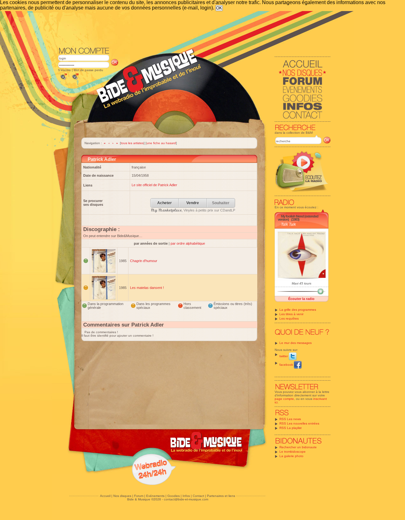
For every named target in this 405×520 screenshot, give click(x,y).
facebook (286, 364)
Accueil (105, 496)
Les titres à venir (291, 314)
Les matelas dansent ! (147, 288)
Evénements (155, 496)
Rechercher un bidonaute (298, 447)
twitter (284, 356)
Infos (186, 496)
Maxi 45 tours (301, 283)
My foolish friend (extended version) (298, 217)
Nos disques (122, 496)
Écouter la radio (301, 299)
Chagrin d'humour (143, 261)
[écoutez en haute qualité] (75, 80)
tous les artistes (132, 143)
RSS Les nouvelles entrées (299, 423)
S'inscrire (64, 70)
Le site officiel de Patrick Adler (154, 185)
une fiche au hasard (161, 143)
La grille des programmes (297, 309)
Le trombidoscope (292, 451)
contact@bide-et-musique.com (186, 499)
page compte (284, 399)
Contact (198, 496)
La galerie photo (291, 456)
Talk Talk (288, 224)
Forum (138, 496)
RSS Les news (290, 419)
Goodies (173, 496)
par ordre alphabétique (188, 243)
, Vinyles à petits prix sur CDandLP (193, 210)
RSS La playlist (290, 428)
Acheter (164, 203)
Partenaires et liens (221, 496)
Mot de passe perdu (88, 70)
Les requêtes (289, 318)
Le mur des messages (295, 343)
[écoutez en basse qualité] (63, 80)
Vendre (192, 203)
